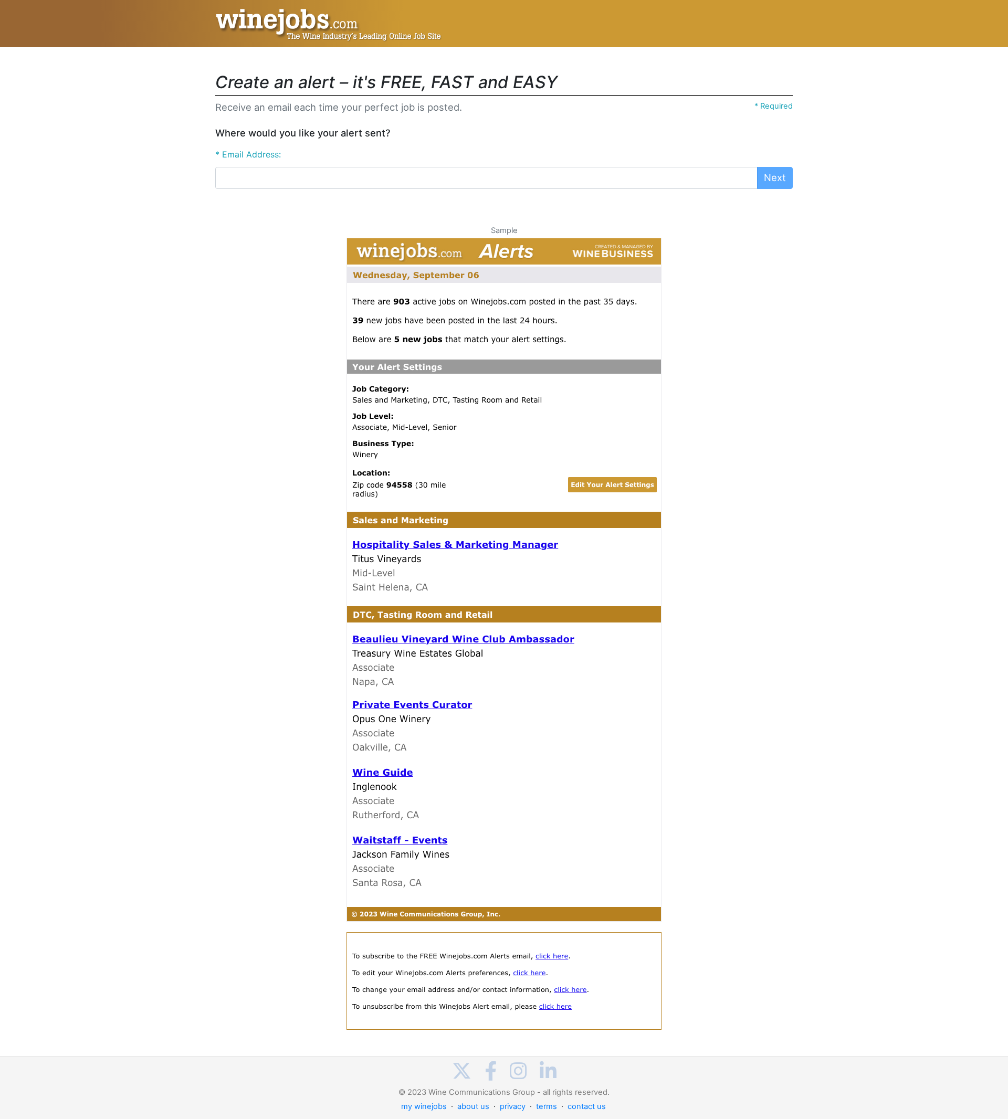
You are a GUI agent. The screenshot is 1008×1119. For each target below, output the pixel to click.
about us (473, 1106)
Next (775, 177)
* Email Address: (248, 154)
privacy (513, 1106)
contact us (587, 1106)
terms (546, 1106)
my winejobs (424, 1106)
